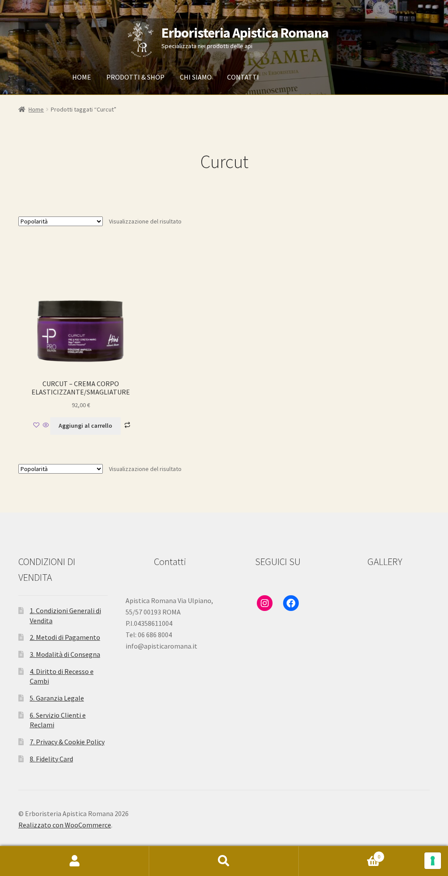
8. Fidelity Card (51, 758)
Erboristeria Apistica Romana (245, 33)
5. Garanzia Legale (57, 698)
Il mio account (74, 861)
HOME (81, 77)
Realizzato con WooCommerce (64, 824)
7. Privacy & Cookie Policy (67, 741)
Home (36, 109)
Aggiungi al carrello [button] (85, 425)
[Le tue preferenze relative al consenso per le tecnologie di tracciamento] (432, 860)
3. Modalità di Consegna (65, 654)
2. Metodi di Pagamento (65, 637)
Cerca (223, 861)
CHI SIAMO (196, 77)
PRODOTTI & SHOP (135, 77)
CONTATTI (243, 77)
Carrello (340, 853)
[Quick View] (46, 425)
